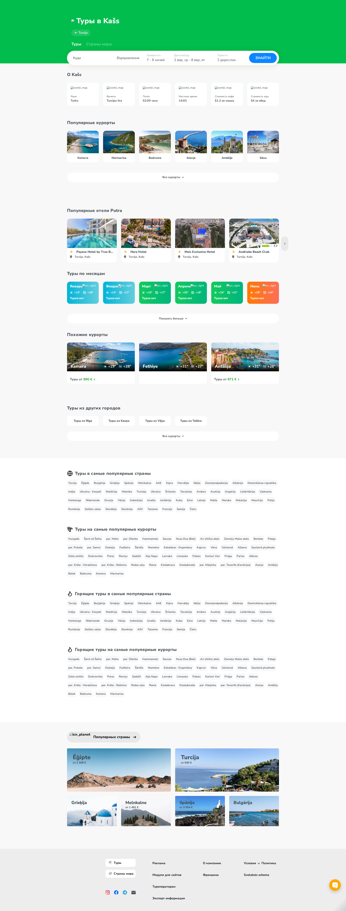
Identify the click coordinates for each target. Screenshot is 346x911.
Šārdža (139, 547)
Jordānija (165, 500)
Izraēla (151, 500)
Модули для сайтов (166, 875)
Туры (76, 44)
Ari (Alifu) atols (209, 539)
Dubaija (110, 547)
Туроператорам (164, 887)
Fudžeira (124, 547)
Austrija (215, 491)
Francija (167, 509)
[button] (284, 243)
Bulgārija (99, 483)
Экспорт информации (168, 898)
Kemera (101, 573)
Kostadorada (187, 565)
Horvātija (183, 483)
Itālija (197, 483)
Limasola (182, 556)
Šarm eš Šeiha (92, 539)
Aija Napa (151, 556)
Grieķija (114, 483)
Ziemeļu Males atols (236, 539)
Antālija (273, 565)
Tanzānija (186, 491)
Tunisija (141, 491)
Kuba (179, 500)
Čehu (193, 509)
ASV (140, 509)
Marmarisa (116, 573)
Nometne (153, 547)
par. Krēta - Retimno (114, 565)
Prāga (228, 556)
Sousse (167, 539)
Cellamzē (227, 547)
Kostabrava (168, 565)
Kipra (169, 483)
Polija (270, 500)
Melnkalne (144, 483)
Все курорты (171, 177)
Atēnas (253, 556)
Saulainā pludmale (263, 547)
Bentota (258, 539)
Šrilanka (170, 491)
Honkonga (74, 500)
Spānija (128, 483)
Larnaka (167, 556)
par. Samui (94, 547)
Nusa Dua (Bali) (186, 539)
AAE (158, 483)
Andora (201, 491)
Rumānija (74, 509)
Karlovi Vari (212, 556)
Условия (250, 863)
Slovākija (111, 509)
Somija (181, 509)
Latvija (201, 500)
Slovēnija (127, 509)
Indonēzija (136, 500)
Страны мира (99, 44)
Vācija (121, 500)
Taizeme (153, 509)
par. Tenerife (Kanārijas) (235, 565)
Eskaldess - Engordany (178, 547)
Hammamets (150, 539)
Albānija (237, 483)
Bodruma (85, 573)
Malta (213, 500)
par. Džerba (130, 539)
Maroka (226, 500)
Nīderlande (93, 500)
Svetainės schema (256, 875)
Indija (71, 491)
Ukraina (156, 491)
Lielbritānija (247, 491)
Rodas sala (138, 565)
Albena (242, 547)
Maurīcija (257, 500)
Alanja (259, 565)
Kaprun (201, 547)
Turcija (83, 33)
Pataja (272, 539)
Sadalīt (136, 556)
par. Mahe (112, 539)
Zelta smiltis (75, 556)
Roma (152, 565)
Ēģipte (85, 483)
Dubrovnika (95, 556)
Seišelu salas (93, 509)
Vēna (214, 547)
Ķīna (190, 500)
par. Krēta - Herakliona (82, 565)
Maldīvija (111, 491)
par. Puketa (75, 547)
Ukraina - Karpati (90, 491)
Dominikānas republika (262, 483)
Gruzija (108, 500)
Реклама (158, 863)
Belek (71, 573)
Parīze (240, 556)
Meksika (127, 491)
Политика (268, 863)
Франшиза (211, 875)
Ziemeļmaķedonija (216, 483)
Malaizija (241, 500)
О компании (212, 863)
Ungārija (230, 491)
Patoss (196, 556)
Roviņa (123, 556)
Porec (110, 556)
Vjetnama (266, 491)
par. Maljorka (208, 565)
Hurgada (73, 539)
